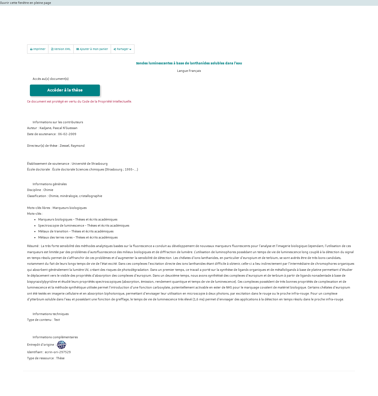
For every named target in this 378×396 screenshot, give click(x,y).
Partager (122, 49)
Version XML (62, 49)
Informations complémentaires (55, 337)
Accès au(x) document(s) (51, 79)
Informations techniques (51, 314)
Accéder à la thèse (65, 90)
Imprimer (38, 49)
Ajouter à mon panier (93, 49)
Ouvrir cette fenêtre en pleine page (25, 3)
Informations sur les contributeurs (58, 122)
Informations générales (50, 184)
